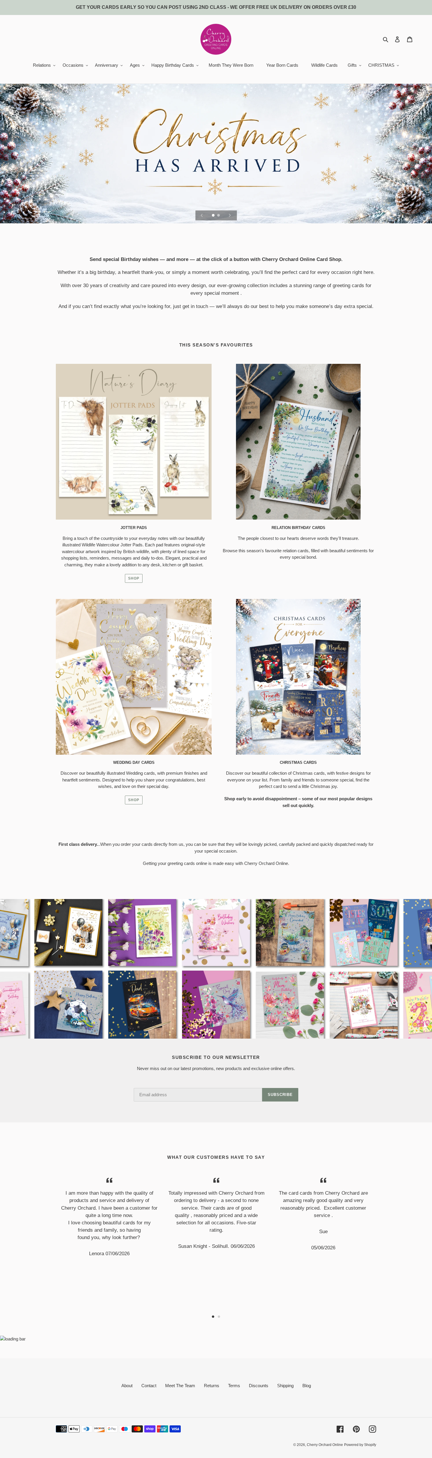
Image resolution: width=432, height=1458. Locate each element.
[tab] (213, 1317)
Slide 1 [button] (213, 1317)
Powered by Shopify (360, 1445)
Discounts (258, 1385)
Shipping (285, 1385)
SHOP (133, 578)
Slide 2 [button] (219, 1317)
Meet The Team (180, 1385)
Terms (234, 1385)
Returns (211, 1385)
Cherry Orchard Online (325, 1445)
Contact (148, 1385)
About (127, 1385)
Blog (306, 1385)
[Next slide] (229, 215)
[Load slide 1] (213, 215)
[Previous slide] (201, 215)
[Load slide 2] (219, 215)
